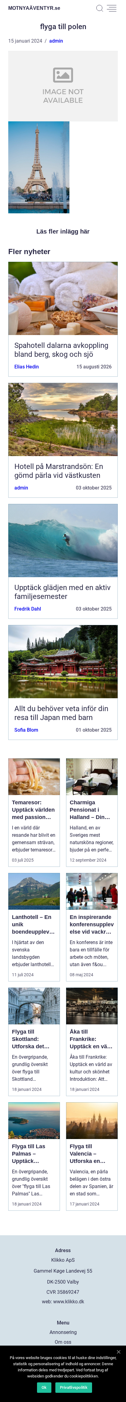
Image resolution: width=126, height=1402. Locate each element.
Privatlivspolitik (73, 1387)
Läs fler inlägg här (63, 231)
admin (56, 41)
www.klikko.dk (68, 1302)
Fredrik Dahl (27, 609)
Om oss (63, 1342)
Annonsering (63, 1332)
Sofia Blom (26, 730)
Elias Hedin (26, 367)
